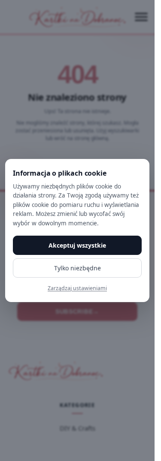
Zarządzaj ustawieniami (77, 288)
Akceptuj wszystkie (77, 245)
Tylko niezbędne (77, 268)
